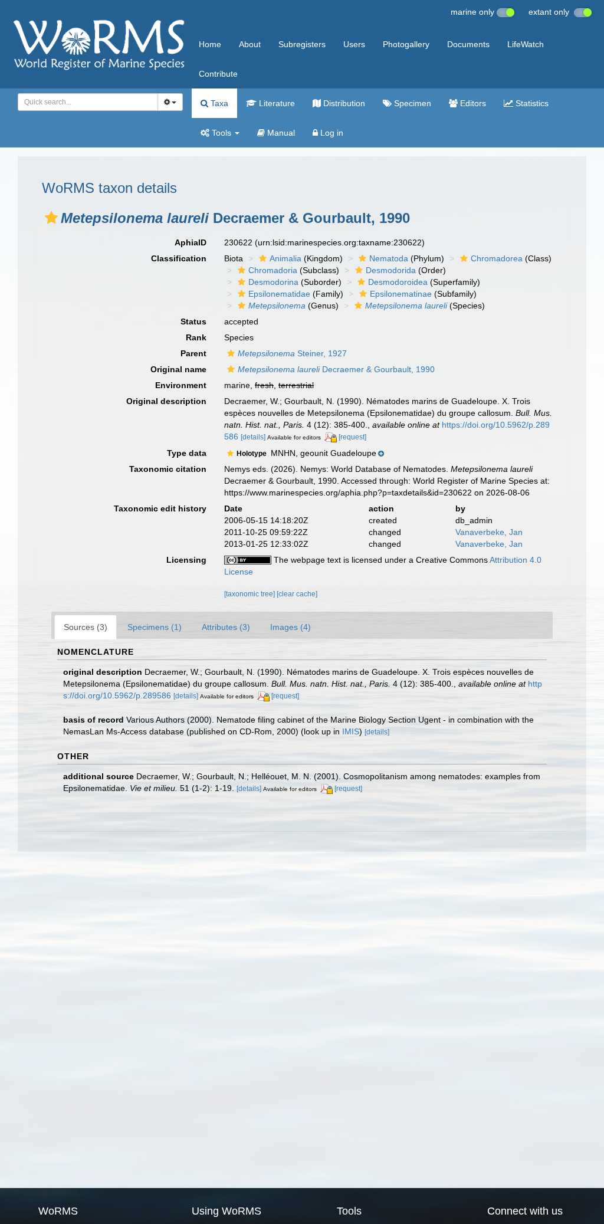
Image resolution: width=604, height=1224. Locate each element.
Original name (178, 369)
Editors (472, 103)
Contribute (218, 73)
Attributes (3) (226, 627)
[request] (352, 437)
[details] (253, 437)
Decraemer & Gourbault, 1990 (336, 369)
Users (354, 44)
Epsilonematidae (279, 293)
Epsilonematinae (401, 293)
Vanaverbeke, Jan (489, 532)
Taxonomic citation (167, 469)
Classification (178, 258)
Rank (196, 337)
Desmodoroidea (398, 282)
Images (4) (290, 627)
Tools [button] (221, 132)
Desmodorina (273, 282)
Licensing (186, 560)
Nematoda (388, 258)
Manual (280, 132)
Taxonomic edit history (160, 508)
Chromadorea (497, 258)
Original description (166, 401)
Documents (468, 44)
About (250, 44)
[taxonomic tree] (250, 594)
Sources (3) (85, 627)
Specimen (411, 103)
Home (210, 44)
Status (193, 321)
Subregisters (302, 44)
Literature (276, 103)
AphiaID (190, 242)
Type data (186, 453)
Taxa (218, 103)
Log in (330, 132)
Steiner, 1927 (292, 353)
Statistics (531, 103)
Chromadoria (272, 270)
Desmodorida (391, 270)
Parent (193, 353)
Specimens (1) (154, 627)
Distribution (343, 103)
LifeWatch (525, 44)
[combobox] (88, 102)
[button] (51, 218)
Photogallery (406, 44)
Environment (180, 385)
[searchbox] (84, 102)
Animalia (285, 258)
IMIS (350, 731)
